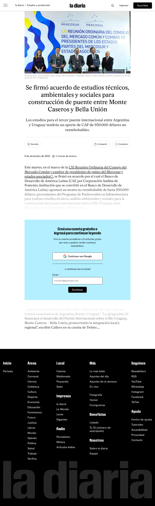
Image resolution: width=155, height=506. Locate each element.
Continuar (77, 289)
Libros (31, 428)
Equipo (94, 453)
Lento (59, 414)
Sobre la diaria (99, 448)
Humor (94, 400)
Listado (94, 422)
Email (56, 274)
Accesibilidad (139, 429)
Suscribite (142, 5)
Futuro (32, 417)
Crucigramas (97, 405)
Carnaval (33, 376)
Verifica (32, 458)
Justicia (32, 422)
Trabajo (32, 453)
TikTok (135, 402)
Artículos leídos (65, 447)
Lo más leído (97, 371)
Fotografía (96, 395)
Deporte (33, 397)
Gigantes (61, 419)
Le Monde (62, 409)
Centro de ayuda (141, 419)
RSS (134, 376)
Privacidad (137, 435)
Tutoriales (137, 424)
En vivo (94, 386)
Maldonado (63, 376)
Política (32, 443)
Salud (31, 448)
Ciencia (32, 381)
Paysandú (62, 381)
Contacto (136, 440)
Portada (8, 371)
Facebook (137, 397)
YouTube (136, 381)
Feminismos (35, 412)
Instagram (137, 392)
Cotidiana (33, 386)
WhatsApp (137, 386)
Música (60, 442)
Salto (59, 386)
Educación (34, 407)
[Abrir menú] (5, 5)
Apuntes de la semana (103, 381)
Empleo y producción (38, 5)
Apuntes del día (99, 376)
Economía (34, 402)
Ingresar (124, 5)
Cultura (32, 392)
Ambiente (33, 371)
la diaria (19, 5)
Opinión (32, 438)
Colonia (61, 371)
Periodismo (63, 437)
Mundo (32, 433)
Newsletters (138, 371)
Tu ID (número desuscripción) (100, 429)
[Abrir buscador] (112, 5)
